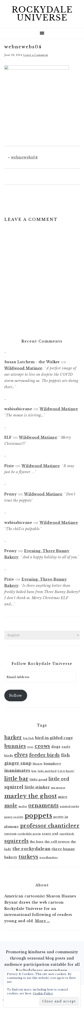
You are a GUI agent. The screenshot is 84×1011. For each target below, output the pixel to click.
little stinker (37, 787)
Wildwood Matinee (23, 368)
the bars (37, 841)
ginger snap (18, 763)
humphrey (52, 763)
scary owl (50, 833)
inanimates (17, 770)
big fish (28, 738)
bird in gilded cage (54, 738)
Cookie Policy (43, 993)
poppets (38, 815)
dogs (55, 746)
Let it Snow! (66, 771)
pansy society (13, 817)
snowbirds (66, 833)
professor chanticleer (50, 826)
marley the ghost (30, 796)
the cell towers (57, 841)
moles (23, 806)
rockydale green (29, 833)
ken (34, 771)
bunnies (15, 746)
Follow (15, 695)
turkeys (28, 857)
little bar (16, 779)
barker (13, 737)
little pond (38, 779)
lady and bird (47, 771)
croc (30, 747)
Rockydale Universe (42, 14)
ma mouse (58, 787)
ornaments (43, 805)
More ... (42, 921)
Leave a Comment (35, 55)
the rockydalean (31, 848)
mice (62, 797)
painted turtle (69, 806)
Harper (38, 763)
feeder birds (44, 755)
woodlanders (48, 857)
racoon (10, 833)
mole (10, 805)
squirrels (16, 841)
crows (42, 746)
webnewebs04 (24, 157)
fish (65, 755)
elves (21, 755)
